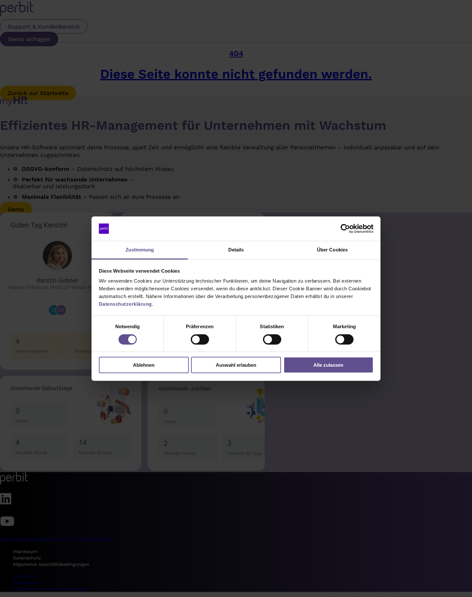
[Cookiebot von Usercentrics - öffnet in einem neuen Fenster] (345, 228)
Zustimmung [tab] (140, 249)
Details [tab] (236, 249)
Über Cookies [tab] (332, 249)
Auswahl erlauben (236, 365)
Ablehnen (143, 365)
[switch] (200, 339)
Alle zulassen (328, 365)
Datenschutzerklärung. (126, 304)
